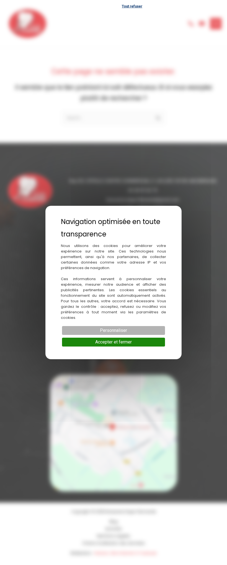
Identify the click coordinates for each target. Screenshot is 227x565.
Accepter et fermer (113, 342)
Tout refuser (132, 6)
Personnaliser (113, 330)
